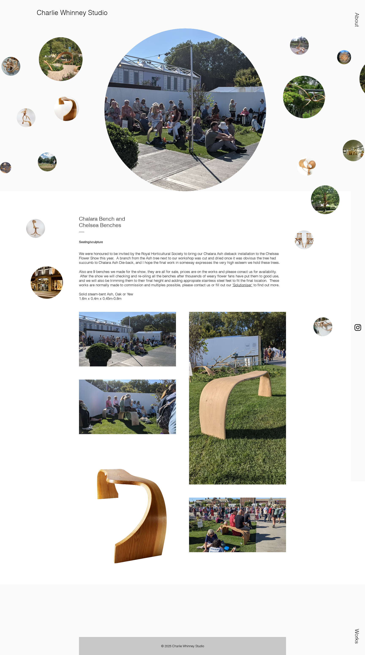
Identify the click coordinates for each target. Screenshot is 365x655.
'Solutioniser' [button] (242, 285)
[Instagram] (357, 327)
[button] (357, 20)
